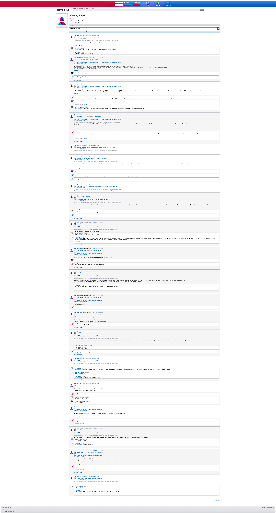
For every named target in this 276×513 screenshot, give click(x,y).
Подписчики (61, 26)
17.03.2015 (95, 57)
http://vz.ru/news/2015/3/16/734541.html (81, 187)
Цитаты (88, 31)
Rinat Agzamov (78, 212)
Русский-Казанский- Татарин (81, 175)
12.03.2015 (88, 196)
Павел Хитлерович (79, 98)
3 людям (81, 45)
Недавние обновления (215, 31)
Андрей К (95, 209)
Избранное (82, 31)
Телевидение (4, 507)
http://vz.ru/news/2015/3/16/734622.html (81, 159)
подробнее (76, 70)
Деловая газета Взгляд (95, 35)
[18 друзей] (78, 22)
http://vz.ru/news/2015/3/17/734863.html (81, 63)
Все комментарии (78, 80)
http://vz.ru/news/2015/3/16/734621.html (81, 148)
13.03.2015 (95, 222)
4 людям (82, 469)
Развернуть (71, 25)
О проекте (263, 507)
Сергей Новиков (84, 138)
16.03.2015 (84, 145)
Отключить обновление (216, 500)
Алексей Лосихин (78, 238)
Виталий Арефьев (78, 77)
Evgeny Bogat (77, 215)
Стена (71, 31)
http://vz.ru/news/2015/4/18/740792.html (81, 38)
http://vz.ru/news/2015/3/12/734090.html (81, 200)
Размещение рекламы (270, 507)
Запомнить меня (129, 2)
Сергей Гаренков (78, 444)
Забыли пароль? (136, 2)
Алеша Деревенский (84, 288)
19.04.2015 (84, 35)
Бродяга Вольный (84, 104)
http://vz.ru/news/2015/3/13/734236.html (81, 227)
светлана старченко (89, 464)
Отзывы (76, 31)
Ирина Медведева (89, 209)
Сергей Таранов (78, 369)
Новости (9, 507)
